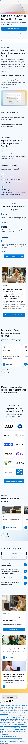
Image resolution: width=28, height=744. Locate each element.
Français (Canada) (4, 734)
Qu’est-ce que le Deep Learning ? (12, 726)
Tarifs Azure (10, 707)
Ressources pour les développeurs (8, 719)
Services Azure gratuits (18, 707)
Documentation (18, 717)
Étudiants (18, 719)
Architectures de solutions (6, 712)
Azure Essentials (15, 705)
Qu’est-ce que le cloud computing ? (18, 722)
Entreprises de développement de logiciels (9, 715)
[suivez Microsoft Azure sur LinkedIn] (10, 701)
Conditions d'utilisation (13, 741)
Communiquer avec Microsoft (7, 739)
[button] (14, 41)
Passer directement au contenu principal (10, 1)
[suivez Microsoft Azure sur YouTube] (12, 701)
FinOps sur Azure (16, 709)
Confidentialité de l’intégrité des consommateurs (11, 738)
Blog (24, 717)
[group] (11, 355)
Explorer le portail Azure (11, 697)
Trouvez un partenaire (10, 717)
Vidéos (8, 722)
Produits (5, 707)
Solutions (7, 710)
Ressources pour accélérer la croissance (19, 710)
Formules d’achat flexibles (6, 709)
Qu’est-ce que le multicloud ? (6, 724)
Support (14, 712)
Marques (21, 741)
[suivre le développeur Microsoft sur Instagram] (7, 701)
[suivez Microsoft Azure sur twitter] (4, 701)
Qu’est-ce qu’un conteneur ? (19, 729)
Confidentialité (17, 739)
